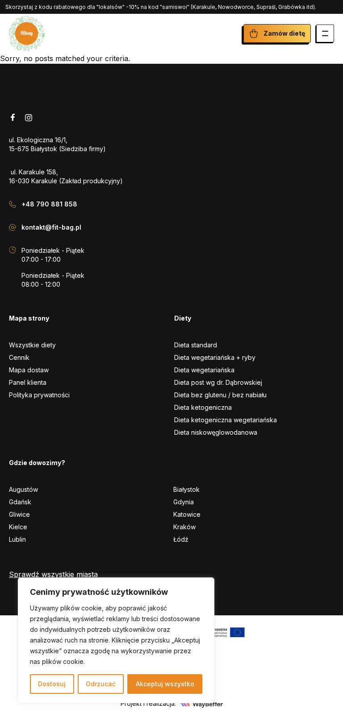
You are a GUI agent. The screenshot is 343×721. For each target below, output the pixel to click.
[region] (116, 640)
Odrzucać (101, 684)
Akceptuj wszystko (165, 684)
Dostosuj (52, 684)
